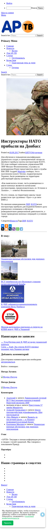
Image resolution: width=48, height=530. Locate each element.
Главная (10, 46)
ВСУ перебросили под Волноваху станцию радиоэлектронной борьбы (21, 282)
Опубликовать (18, 58)
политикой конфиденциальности (18, 517)
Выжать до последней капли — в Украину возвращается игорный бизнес (21, 419)
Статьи (9, 55)
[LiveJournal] (10, 229)
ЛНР (28, 204)
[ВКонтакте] (2, 225)
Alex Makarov (12, 417)
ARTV (28, 152)
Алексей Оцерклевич (16, 410)
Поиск (34, 8)
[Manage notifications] (42, 514)
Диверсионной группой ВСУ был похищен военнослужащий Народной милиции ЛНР (26, 400)
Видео (14, 51)
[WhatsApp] (17, 229)
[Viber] (13, 229)
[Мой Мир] (10, 225)
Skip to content (7, 13)
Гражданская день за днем (23, 63)
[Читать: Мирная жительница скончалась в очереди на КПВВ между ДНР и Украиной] (10, 324)
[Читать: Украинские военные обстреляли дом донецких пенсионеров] (14, 256)
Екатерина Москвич (15, 424)
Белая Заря (11, 60)
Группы (15, 67)
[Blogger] (6, 229)
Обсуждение (36, 152)
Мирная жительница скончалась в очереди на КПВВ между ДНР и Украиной (22, 328)
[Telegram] (21, 229)
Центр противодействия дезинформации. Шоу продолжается (24, 412)
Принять (7, 523)
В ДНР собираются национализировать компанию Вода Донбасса (19, 305)
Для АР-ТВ (11, 53)
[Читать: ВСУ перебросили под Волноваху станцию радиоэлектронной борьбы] (9, 279)
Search (4, 72)
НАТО (34, 204)
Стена (9, 65)
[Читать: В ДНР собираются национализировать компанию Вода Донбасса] (12, 302)
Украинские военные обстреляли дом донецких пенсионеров (25, 426)
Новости (10, 48)
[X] (2, 229)
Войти (9, 3)
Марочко (21, 171)
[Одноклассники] (6, 225)
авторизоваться (8, 362)
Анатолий (11, 398)
